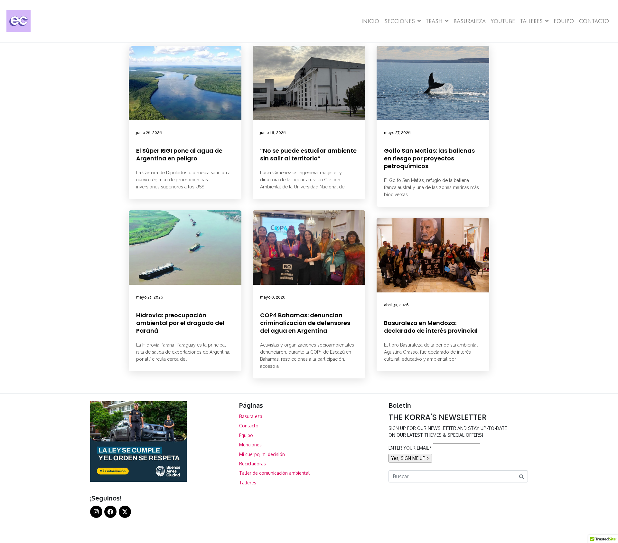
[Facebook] (110, 512)
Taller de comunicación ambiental (274, 473)
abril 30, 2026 (396, 305)
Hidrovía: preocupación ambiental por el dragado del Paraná (180, 323)
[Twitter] (125, 512)
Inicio (370, 21)
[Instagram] (96, 512)
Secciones (399, 21)
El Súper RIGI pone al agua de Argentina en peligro (179, 154)
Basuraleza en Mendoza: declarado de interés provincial (431, 327)
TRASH (434, 21)
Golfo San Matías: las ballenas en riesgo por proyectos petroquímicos (429, 158)
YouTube (503, 21)
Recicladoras (252, 463)
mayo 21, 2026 (149, 297)
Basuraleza (470, 21)
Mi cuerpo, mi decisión (262, 454)
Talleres (531, 21)
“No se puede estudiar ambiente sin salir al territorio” (308, 154)
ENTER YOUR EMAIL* (410, 448)
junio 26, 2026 (149, 132)
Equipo (564, 21)
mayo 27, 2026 (397, 132)
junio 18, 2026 (273, 132)
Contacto (594, 21)
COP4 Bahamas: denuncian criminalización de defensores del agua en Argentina (305, 323)
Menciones (250, 444)
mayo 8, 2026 (272, 297)
